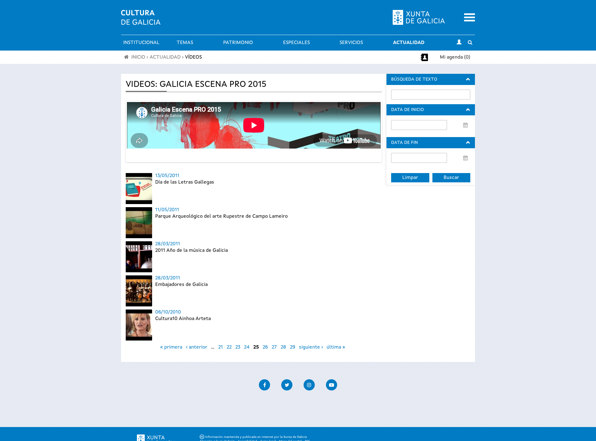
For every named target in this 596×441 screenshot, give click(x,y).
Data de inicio (407, 110)
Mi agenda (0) (455, 57)
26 (265, 347)
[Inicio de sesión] (459, 43)
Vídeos (193, 57)
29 (292, 347)
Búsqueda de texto (414, 79)
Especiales (296, 42)
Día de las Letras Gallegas (184, 182)
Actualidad (408, 42)
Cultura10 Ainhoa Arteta (183, 318)
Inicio (138, 57)
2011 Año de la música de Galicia (191, 250)
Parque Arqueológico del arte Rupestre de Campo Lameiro (221, 216)
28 (283, 347)
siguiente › (311, 347)
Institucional (141, 42)
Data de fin (404, 142)
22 (229, 347)
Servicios (351, 42)
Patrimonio (238, 42)
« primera (171, 347)
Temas (185, 42)
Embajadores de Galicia (181, 284)
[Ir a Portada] (140, 21)
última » (336, 347)
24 (247, 347)
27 (274, 347)
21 (220, 347)
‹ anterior (196, 347)
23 (237, 347)
